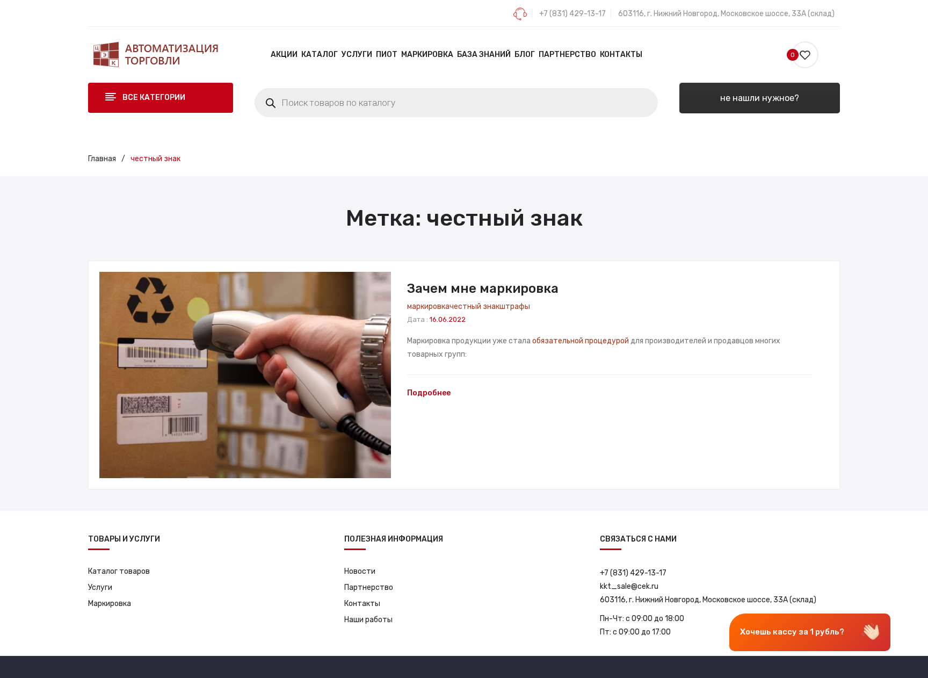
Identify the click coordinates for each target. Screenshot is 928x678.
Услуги (100, 587)
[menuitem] (284, 55)
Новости (359, 571)
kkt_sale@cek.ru (629, 586)
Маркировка (109, 603)
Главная (102, 158)
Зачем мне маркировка (483, 288)
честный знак (474, 306)
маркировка (428, 306)
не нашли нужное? (759, 98)
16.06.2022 (448, 319)
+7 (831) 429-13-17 (572, 13)
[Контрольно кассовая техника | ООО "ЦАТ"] (155, 54)
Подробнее (429, 393)
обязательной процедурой (580, 340)
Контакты (362, 603)
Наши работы (368, 619)
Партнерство (368, 587)
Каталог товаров (119, 571)
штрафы (514, 306)
